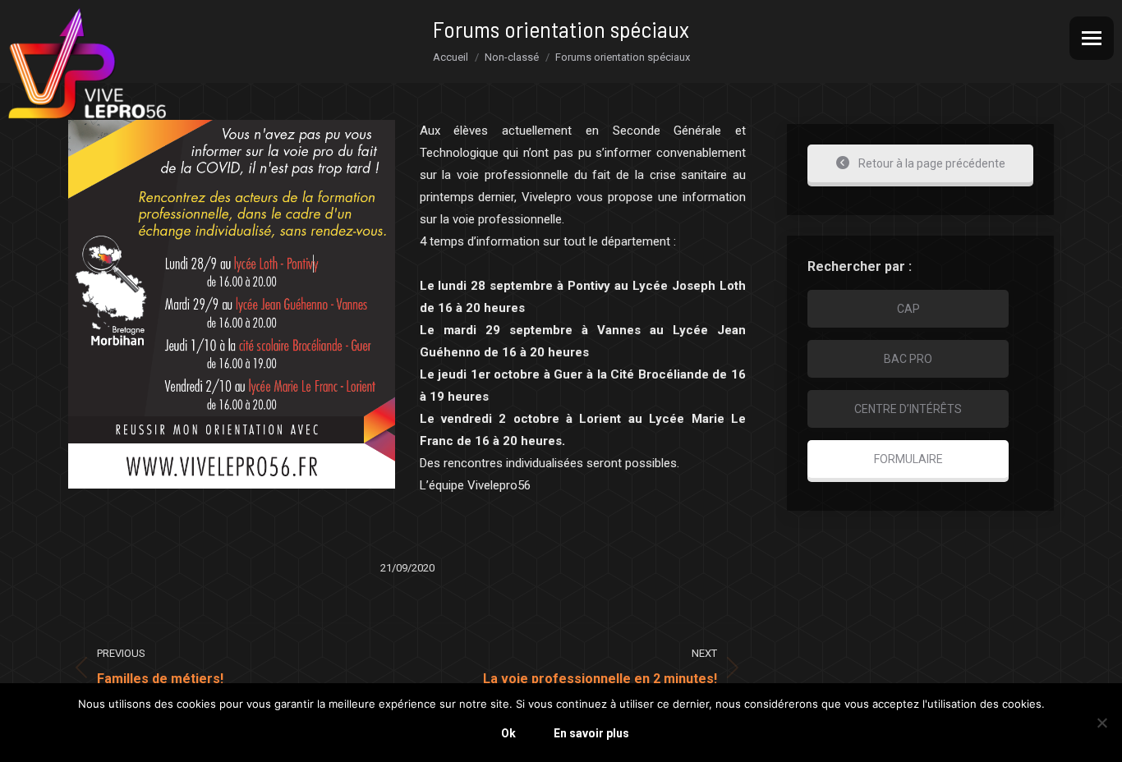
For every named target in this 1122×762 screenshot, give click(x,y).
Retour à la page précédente (930, 163)
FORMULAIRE (908, 459)
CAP (908, 308)
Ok (508, 733)
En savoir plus (591, 733)
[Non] (1101, 722)
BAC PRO (908, 358)
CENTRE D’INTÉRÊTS (908, 408)
